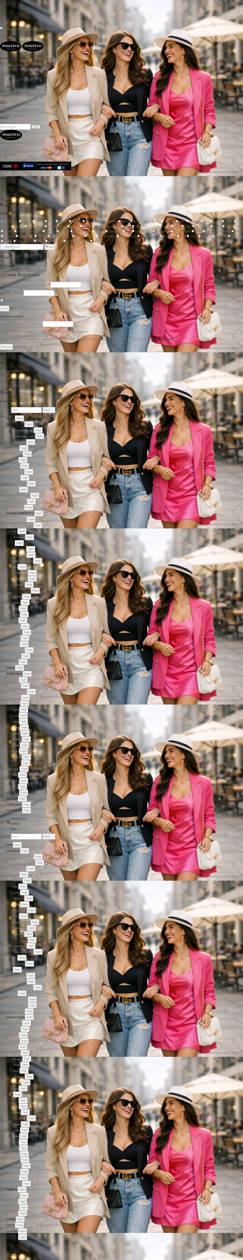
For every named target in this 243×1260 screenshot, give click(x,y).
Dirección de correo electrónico (21, 324)
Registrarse (6, 346)
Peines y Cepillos (20, 484)
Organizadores (19, 650)
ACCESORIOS (15, 424)
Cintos (15, 620)
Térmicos (14, 762)
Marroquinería (19, 590)
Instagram (13, 36)
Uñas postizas (18, 507)
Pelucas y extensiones (21, 495)
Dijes (15, 531)
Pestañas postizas (20, 501)
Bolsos (16, 608)
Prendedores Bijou (20, 573)
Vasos (15, 787)
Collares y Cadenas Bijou (23, 561)
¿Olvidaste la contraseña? (11, 316)
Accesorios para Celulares (23, 430)
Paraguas (16, 478)
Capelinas (17, 697)
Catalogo (14, 804)
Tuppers (13, 792)
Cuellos (16, 709)
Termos (16, 781)
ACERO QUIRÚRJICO (20, 513)
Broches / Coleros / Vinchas (24, 436)
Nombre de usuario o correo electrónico (25, 284)
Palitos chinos (18, 472)
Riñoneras (17, 656)
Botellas (16, 769)
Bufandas (17, 686)
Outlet (12, 798)
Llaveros (16, 466)
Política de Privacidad (15, 187)
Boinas (16, 680)
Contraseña (11, 293)
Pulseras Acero (19, 537)
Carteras (16, 614)
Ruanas (16, 751)
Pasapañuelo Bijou (20, 579)
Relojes (16, 489)
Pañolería (15, 673)
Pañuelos (16, 733)
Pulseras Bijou (19, 585)
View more (5, 252)
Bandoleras (17, 596)
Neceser (16, 644)
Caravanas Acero (19, 519)
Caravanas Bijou (19, 549)
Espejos (16, 448)
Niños (11, 667)
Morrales (16, 638)
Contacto (10, 183)
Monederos (17, 632)
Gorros (16, 721)
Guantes (16, 727)
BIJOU (11, 542)
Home (11, 418)
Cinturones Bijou (20, 555)
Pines (15, 567)
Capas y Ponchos (20, 691)
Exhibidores (18, 454)
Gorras (16, 715)
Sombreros (17, 757)
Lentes (15, 460)
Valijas (16, 662)
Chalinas (16, 703)
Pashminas (17, 739)
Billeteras (16, 602)
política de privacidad (164, 339)
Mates (15, 775)
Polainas (16, 745)
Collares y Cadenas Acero (23, 525)
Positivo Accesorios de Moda (13, 58)
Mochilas (16, 626)
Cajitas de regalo (19, 442)
